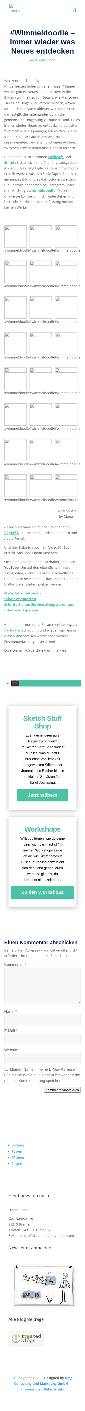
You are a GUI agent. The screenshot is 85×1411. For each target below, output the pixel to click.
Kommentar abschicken (62, 1090)
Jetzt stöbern (42, 795)
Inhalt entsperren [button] (20, 598)
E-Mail (10, 1031)
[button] (15, 683)
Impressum (30, 1389)
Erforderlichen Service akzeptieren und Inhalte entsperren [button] (39, 607)
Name (10, 1012)
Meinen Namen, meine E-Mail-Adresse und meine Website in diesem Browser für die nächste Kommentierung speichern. (42, 1075)
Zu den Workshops (42, 892)
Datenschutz (54, 1389)
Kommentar (15, 965)
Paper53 (11, 532)
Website (11, 1050)
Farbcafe (56, 156)
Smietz (10, 162)
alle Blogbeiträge (42, 60)
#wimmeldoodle (40, 190)
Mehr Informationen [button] (22, 593)
